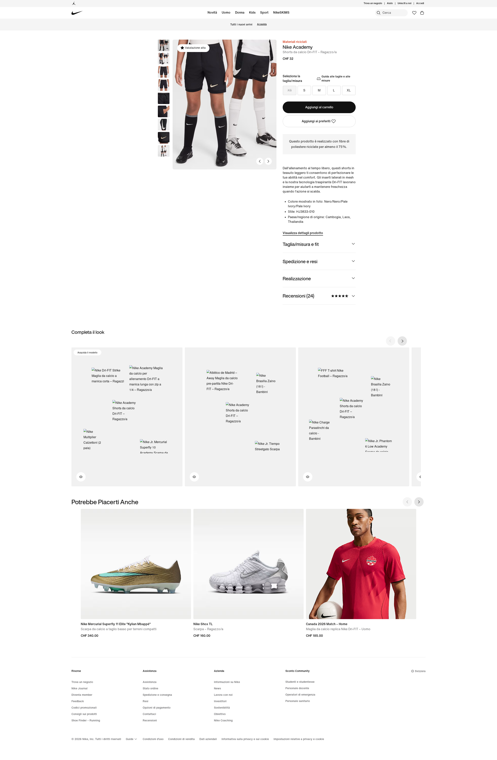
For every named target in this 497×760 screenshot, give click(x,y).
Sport (264, 12)
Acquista (262, 24)
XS (290, 90)
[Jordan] (73, 3)
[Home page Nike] (77, 13)
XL (349, 90)
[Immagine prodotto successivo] (268, 161)
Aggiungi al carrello (319, 107)
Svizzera (420, 671)
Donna (239, 12)
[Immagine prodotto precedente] (259, 161)
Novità (212, 12)
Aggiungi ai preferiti (316, 121)
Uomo (226, 12)
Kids (252, 12)
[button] (163, 58)
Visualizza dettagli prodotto (303, 233)
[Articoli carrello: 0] (422, 12)
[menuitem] (394, 3)
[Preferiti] (414, 12)
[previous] (390, 341)
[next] (402, 341)
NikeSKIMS (281, 12)
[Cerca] (378, 12)
